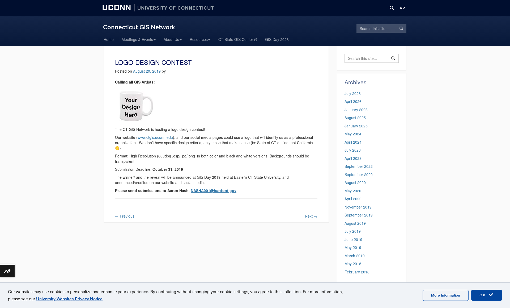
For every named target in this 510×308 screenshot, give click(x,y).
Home (109, 39)
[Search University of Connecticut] (392, 8)
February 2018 (357, 271)
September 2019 (359, 215)
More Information (445, 295)
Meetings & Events (137, 39)
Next (311, 216)
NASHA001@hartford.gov (213, 190)
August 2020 (355, 182)
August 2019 (355, 223)
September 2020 (359, 174)
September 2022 (359, 166)
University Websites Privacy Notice (69, 299)
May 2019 (353, 247)
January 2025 (356, 125)
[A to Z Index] (402, 8)
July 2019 (353, 231)
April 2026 (353, 101)
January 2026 (356, 109)
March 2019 (355, 255)
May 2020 (353, 190)
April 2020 (353, 198)
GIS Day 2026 (277, 39)
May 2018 (353, 263)
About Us (171, 39)
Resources (199, 39)
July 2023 (353, 150)
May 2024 (353, 133)
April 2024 (353, 142)
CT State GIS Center (235, 39)
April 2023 (353, 158)
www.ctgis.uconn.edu (155, 137)
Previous (124, 216)
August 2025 (355, 117)
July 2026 (353, 93)
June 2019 (353, 239)
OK (483, 295)
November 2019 (358, 207)
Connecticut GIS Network (139, 27)
